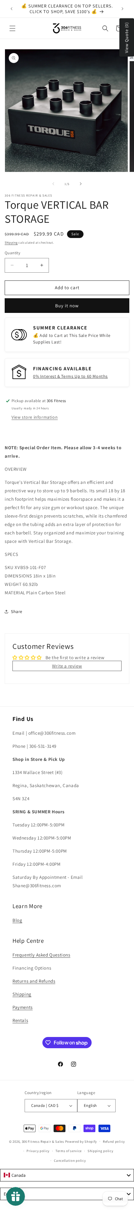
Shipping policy (100, 1151)
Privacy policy (38, 1151)
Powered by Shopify (81, 1141)
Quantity (12, 253)
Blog (17, 920)
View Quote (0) (126, 37)
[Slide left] (53, 184)
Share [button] (16, 611)
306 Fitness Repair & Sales (43, 1141)
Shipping (11, 243)
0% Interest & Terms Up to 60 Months (70, 376)
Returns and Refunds (33, 981)
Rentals (20, 1020)
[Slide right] (81, 184)
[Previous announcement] (11, 9)
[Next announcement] (122, 9)
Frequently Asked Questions (41, 955)
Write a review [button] (67, 666)
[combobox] (67, 1175)
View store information (35, 417)
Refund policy (114, 1141)
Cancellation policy (70, 1160)
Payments (22, 1007)
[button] (12, 28)
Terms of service (68, 1151)
